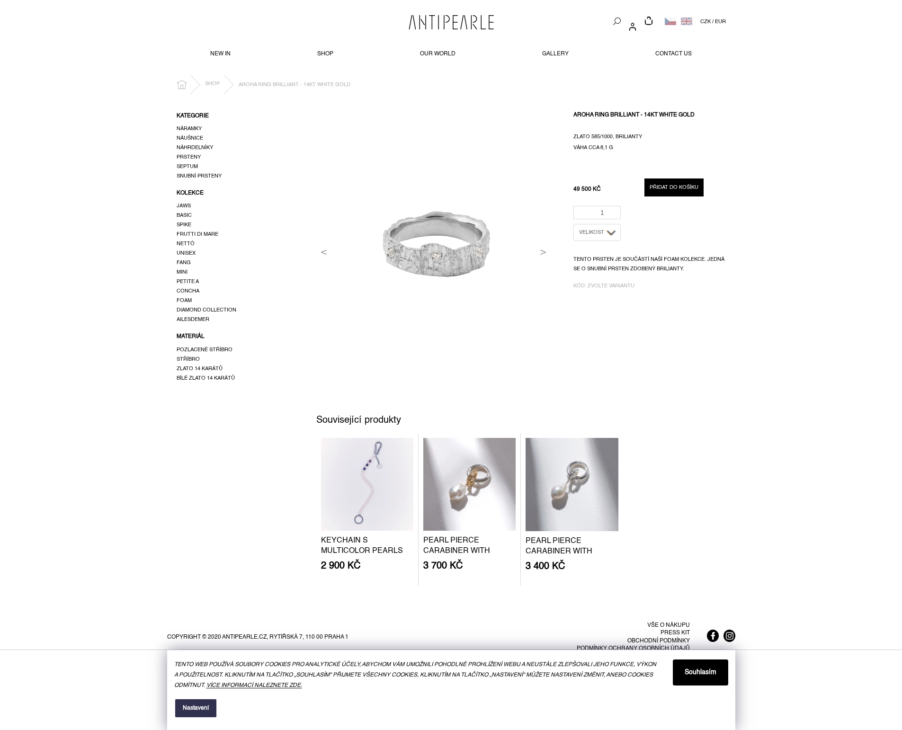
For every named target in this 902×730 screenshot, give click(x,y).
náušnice (190, 138)
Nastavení (196, 708)
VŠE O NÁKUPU (668, 625)
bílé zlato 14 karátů (206, 378)
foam (184, 300)
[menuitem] (220, 54)
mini (182, 272)
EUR (720, 21)
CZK (705, 21)
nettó (186, 243)
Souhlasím (700, 672)
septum (187, 166)
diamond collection (206, 310)
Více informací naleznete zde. (254, 685)
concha (188, 291)
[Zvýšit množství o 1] (615, 209)
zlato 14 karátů (200, 368)
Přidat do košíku (674, 187)
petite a (188, 281)
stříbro (188, 359)
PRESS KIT (675, 633)
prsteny (189, 157)
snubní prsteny (199, 176)
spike (184, 225)
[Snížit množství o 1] (615, 216)
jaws (184, 206)
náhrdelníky (195, 147)
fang (184, 262)
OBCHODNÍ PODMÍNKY (658, 641)
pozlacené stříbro (204, 349)
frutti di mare (197, 234)
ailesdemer (193, 319)
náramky (189, 128)
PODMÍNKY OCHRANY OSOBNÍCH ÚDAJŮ (633, 648)
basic (184, 215)
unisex (186, 253)
